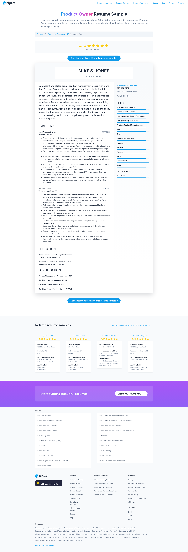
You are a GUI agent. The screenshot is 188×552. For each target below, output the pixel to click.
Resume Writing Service (136, 487)
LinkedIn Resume (105, 456)
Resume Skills (75, 498)
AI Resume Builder (76, 480)
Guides (155, 3)
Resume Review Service (136, 483)
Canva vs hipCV (40, 528)
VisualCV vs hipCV (110, 531)
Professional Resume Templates (105, 491)
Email (130, 512)
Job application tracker (75, 509)
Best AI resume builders (108, 446)
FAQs (130, 519)
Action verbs (103, 436)
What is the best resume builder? (111, 441)
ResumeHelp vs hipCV (113, 537)
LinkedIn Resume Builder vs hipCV (90, 531)
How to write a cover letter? (47, 431)
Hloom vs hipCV (82, 537)
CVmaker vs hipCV (96, 537)
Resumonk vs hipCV (59, 534)
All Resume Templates (102, 480)
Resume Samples (123, 3)
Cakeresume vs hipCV (127, 531)
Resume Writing (105, 451)
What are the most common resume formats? (115, 421)
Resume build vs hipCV (107, 528)
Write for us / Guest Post (137, 498)
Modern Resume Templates (103, 494)
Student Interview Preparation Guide (112, 461)
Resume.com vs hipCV (90, 528)
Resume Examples (104, 3)
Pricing (172, 3)
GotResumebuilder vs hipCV (107, 534)
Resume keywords (43, 436)
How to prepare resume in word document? (53, 461)
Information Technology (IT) (57, 34)
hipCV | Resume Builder (44, 545)
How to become (43, 451)
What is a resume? (44, 416)
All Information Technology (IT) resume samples (131, 325)
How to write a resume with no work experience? (116, 431)
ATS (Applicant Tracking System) (49, 441)
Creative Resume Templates (104, 483)
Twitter (130, 516)
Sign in (181, 3)
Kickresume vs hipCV (42, 534)
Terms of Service (134, 491)
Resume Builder (75, 483)
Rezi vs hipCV (54, 537)
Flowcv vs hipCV (141, 534)
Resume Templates (141, 3)
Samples (40, 34)
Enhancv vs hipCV (74, 534)
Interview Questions (44, 466)
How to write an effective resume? (49, 421)
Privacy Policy (133, 494)
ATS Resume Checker (45, 456)
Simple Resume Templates (103, 487)
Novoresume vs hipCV (72, 528)
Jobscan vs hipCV (88, 534)
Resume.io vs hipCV (55, 528)
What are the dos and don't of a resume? (113, 416)
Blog (163, 3)
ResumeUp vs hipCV (68, 537)
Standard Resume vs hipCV (45, 540)
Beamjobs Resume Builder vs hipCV (69, 540)
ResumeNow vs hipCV (43, 531)
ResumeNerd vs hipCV (131, 537)
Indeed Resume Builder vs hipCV (64, 531)
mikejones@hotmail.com (127, 85)
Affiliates (131, 502)
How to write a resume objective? (111, 426)
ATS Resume (41, 446)
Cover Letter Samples (74, 503)
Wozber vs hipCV (41, 537)
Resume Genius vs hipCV (127, 528)
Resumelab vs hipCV (126, 534)
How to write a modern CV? (47, 426)
